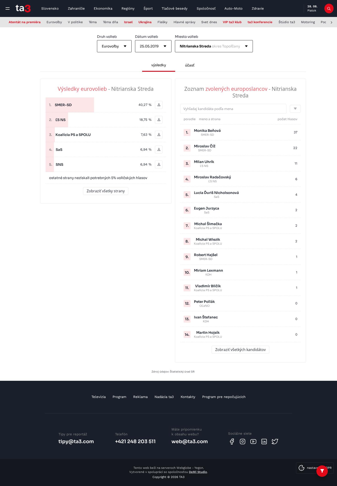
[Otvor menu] (7, 8)
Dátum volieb (146, 36)
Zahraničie (76, 8)
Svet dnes (209, 22)
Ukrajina (145, 22)
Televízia (98, 397)
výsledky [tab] (158, 65)
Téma (93, 22)
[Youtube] (253, 441)
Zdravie (258, 8)
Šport (148, 8)
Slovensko (50, 8)
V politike (75, 22)
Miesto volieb (186, 36)
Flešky (162, 22)
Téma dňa (110, 22)
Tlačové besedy (175, 8)
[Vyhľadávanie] (329, 8)
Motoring (308, 22)
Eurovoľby (54, 22)
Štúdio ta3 (287, 22)
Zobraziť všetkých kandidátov (240, 349)
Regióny (128, 8)
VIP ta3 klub (232, 22)
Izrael (128, 22)
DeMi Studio (198, 472)
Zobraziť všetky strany (106, 190)
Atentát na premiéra (25, 22)
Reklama (140, 397)
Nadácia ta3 (164, 397)
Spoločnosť (206, 8)
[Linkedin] (264, 441)
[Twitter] (275, 441)
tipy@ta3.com (76, 442)
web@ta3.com (189, 442)
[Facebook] (231, 441)
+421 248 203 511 (135, 442)
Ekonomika (103, 8)
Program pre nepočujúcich (224, 397)
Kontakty (188, 397)
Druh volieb (107, 36)
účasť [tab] (189, 65)
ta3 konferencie (260, 22)
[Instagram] (242, 441)
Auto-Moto (233, 8)
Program (119, 397)
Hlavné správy (184, 22)
